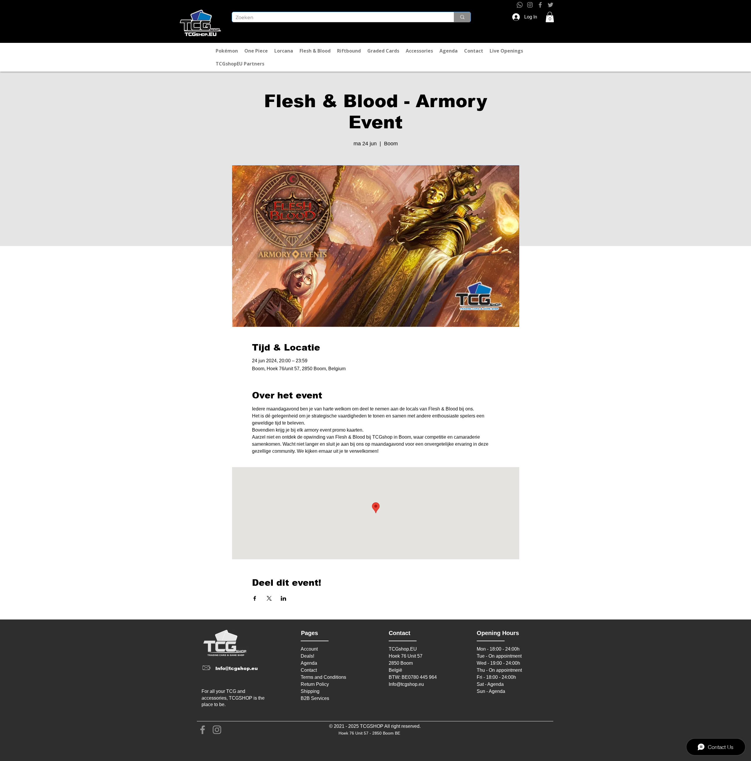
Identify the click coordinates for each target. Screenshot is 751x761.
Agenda (309, 663)
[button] (549, 17)
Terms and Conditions (323, 677)
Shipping (310, 691)
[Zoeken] (462, 17)
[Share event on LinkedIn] (283, 598)
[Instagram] (530, 5)
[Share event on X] (269, 598)
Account (309, 648)
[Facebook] (540, 5)
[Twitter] (550, 5)
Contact (309, 670)
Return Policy (315, 684)
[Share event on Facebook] (255, 598)
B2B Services (315, 698)
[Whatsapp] (519, 5)
